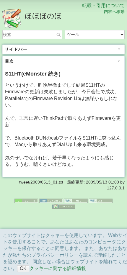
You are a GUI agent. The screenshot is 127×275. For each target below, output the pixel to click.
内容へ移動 (114, 11)
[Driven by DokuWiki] (63, 206)
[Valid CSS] (101, 200)
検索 (59, 34)
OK (23, 268)
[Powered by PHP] (51, 200)
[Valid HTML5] (76, 200)
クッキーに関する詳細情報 (57, 268)
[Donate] (26, 200)
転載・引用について (103, 5)
